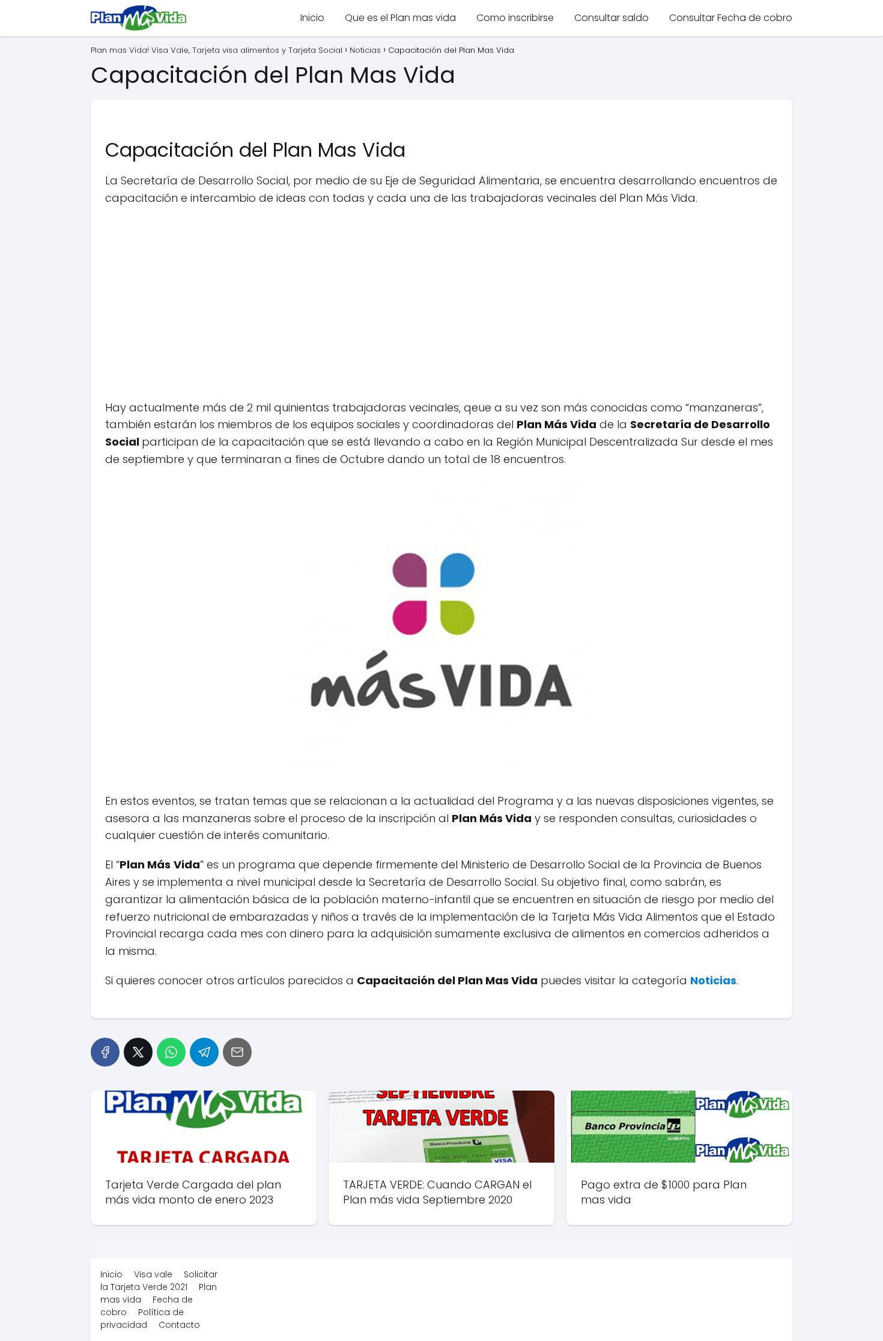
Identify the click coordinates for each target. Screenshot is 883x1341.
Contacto (179, 1325)
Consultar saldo (611, 18)
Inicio (312, 18)
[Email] (237, 1052)
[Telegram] (204, 1052)
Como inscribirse (515, 18)
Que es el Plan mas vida (400, 18)
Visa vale (153, 1274)
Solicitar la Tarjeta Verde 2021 (158, 1280)
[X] (138, 1052)
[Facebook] (105, 1052)
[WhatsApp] (171, 1052)
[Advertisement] (441, 303)
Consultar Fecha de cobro (730, 18)
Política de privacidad (142, 1318)
